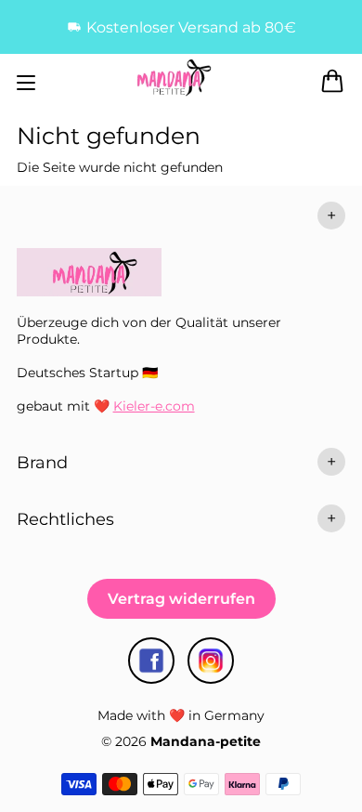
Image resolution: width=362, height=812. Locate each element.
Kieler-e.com (154, 406)
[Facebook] (151, 660)
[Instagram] (210, 660)
